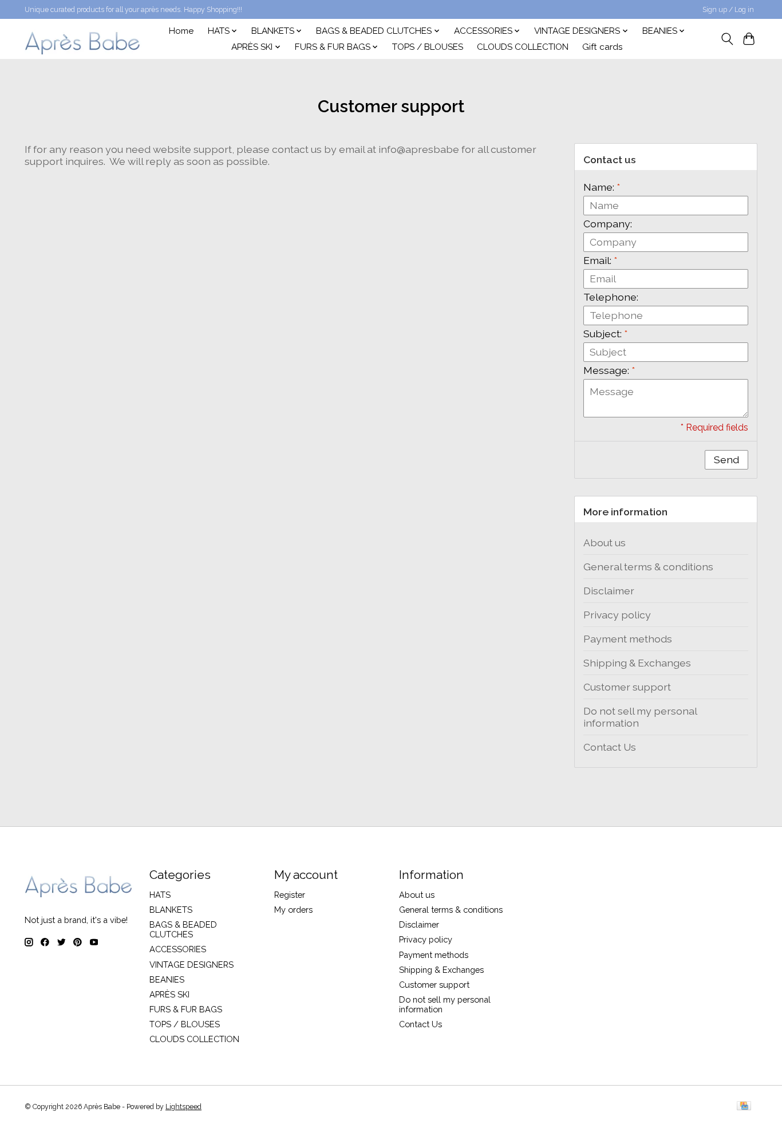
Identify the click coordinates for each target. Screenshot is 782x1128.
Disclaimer (608, 591)
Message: (609, 370)
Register (289, 895)
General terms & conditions (648, 567)
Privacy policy (617, 615)
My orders (293, 909)
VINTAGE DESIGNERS (191, 964)
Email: (600, 260)
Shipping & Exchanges (637, 663)
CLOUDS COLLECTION (522, 47)
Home (181, 31)
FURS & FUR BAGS (185, 1009)
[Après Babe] (83, 38)
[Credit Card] (744, 1106)
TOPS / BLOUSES (427, 47)
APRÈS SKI (169, 994)
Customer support (627, 687)
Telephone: (610, 297)
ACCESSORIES (177, 949)
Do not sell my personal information (640, 717)
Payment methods (627, 639)
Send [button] (726, 459)
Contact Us (609, 747)
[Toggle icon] (726, 39)
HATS (160, 895)
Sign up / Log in (728, 10)
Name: (601, 187)
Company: (607, 224)
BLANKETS (170, 909)
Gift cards (602, 47)
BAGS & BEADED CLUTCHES (183, 929)
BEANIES (166, 979)
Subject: (605, 334)
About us (604, 543)
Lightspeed (183, 1107)
